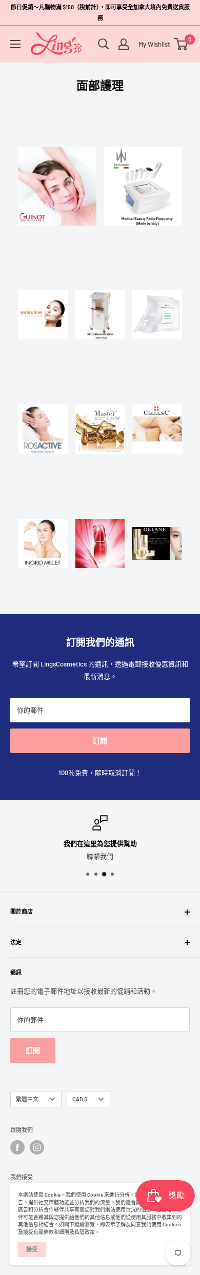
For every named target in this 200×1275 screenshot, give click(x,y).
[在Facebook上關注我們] (17, 1147)
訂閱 (100, 740)
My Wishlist (151, 44)
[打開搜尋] (103, 44)
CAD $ (79, 1099)
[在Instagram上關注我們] (37, 1147)
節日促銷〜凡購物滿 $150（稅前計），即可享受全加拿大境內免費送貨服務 (100, 12)
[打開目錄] (15, 44)
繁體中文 (27, 1099)
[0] (181, 44)
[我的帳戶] (123, 44)
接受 (31, 1249)
